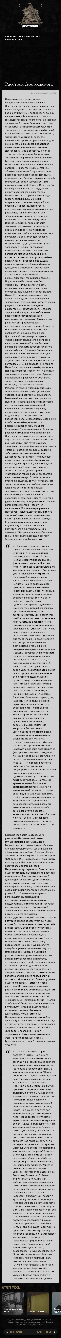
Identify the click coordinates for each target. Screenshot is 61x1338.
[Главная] (7, 1332)
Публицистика (14, 36)
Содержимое (16, 1332)
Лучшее (40, 1332)
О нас (48, 1332)
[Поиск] (53, 1332)
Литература (33, 36)
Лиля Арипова (13, 39)
